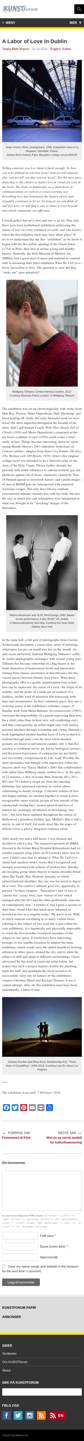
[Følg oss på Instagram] (30, 1418)
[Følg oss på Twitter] (19, 1418)
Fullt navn (47, 1236)
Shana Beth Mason (15, 49)
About (6, 1370)
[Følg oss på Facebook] (7, 1418)
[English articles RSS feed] (58, 1418)
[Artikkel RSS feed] (42, 1418)
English (55, 49)
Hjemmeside (49, 1257)
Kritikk (66, 49)
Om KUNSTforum (15, 1362)
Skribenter (9, 1353)
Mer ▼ (76, 22)
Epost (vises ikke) (52, 1246)
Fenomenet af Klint (16, 1137)
